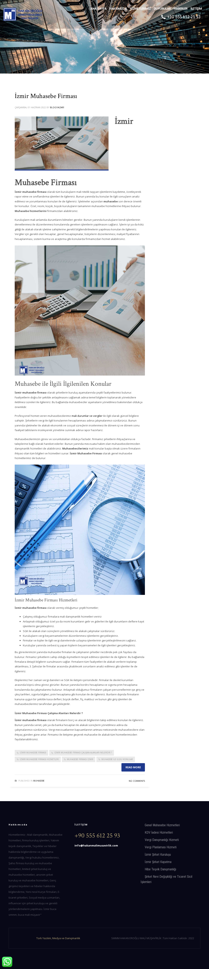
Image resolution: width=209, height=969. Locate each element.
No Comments (137, 780)
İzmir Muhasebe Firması (46, 96)
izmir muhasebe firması (33, 752)
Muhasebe (38, 780)
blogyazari (57, 107)
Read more (133, 767)
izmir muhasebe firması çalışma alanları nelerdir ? (83, 752)
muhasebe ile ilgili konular (117, 759)
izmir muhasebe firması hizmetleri (39, 759)
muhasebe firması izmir (80, 759)
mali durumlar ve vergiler (87, 416)
